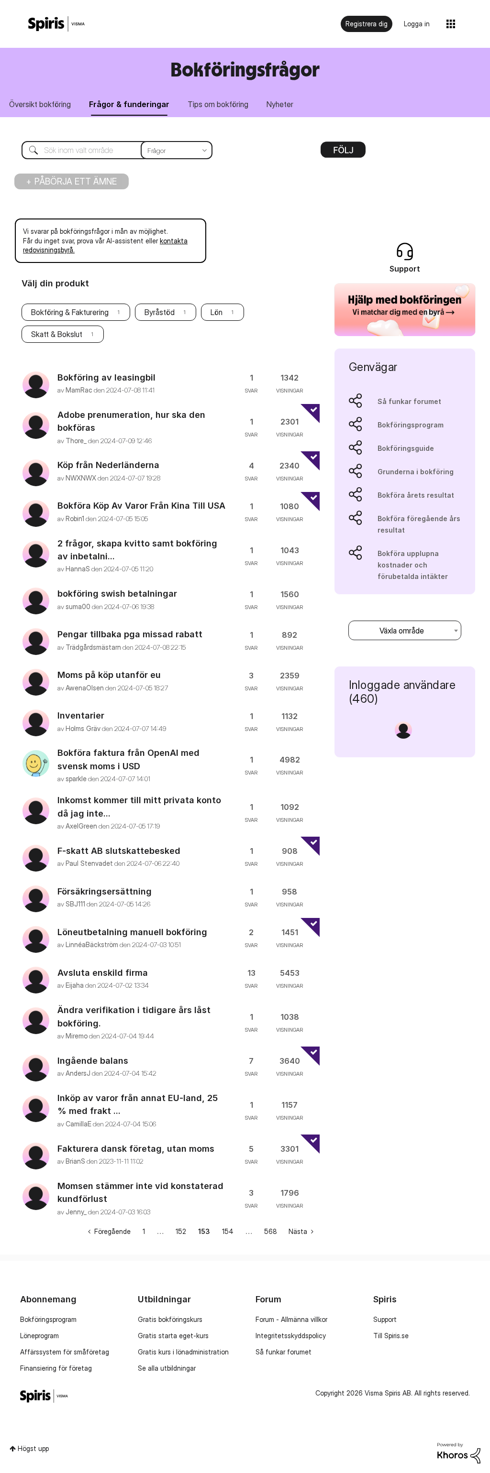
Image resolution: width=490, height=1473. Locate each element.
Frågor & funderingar (129, 104)
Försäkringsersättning (104, 891)
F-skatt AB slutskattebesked (118, 851)
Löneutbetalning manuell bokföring (132, 932)
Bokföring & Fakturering (70, 312)
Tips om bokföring (218, 104)
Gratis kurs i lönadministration (183, 1352)
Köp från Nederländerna (108, 465)
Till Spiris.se (391, 1335)
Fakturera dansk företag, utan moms (135, 1149)
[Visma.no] (56, 24)
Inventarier (80, 715)
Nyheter (280, 104)
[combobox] (110, 150)
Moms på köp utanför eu (109, 675)
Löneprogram (39, 1335)
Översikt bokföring (40, 104)
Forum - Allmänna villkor (291, 1319)
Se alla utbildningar (167, 1368)
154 (228, 1231)
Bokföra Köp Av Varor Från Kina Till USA (141, 506)
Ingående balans (92, 1061)
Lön (217, 312)
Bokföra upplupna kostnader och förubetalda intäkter (413, 564)
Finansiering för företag (56, 1368)
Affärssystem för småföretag (64, 1352)
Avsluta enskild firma (102, 973)
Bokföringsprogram (411, 425)
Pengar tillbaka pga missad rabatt (129, 634)
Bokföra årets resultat (416, 495)
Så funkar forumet (409, 401)
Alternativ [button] (343, 153)
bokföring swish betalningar (117, 594)
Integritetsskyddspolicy (291, 1335)
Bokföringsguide (406, 448)
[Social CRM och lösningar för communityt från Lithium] (458, 1452)
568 (270, 1231)
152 (181, 1231)
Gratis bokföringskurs (170, 1319)
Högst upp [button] (33, 1448)
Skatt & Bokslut (56, 334)
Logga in (417, 24)
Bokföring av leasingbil (106, 377)
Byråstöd (160, 312)
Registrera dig (366, 24)
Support (385, 1319)
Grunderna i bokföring (416, 472)
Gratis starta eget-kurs (173, 1335)
